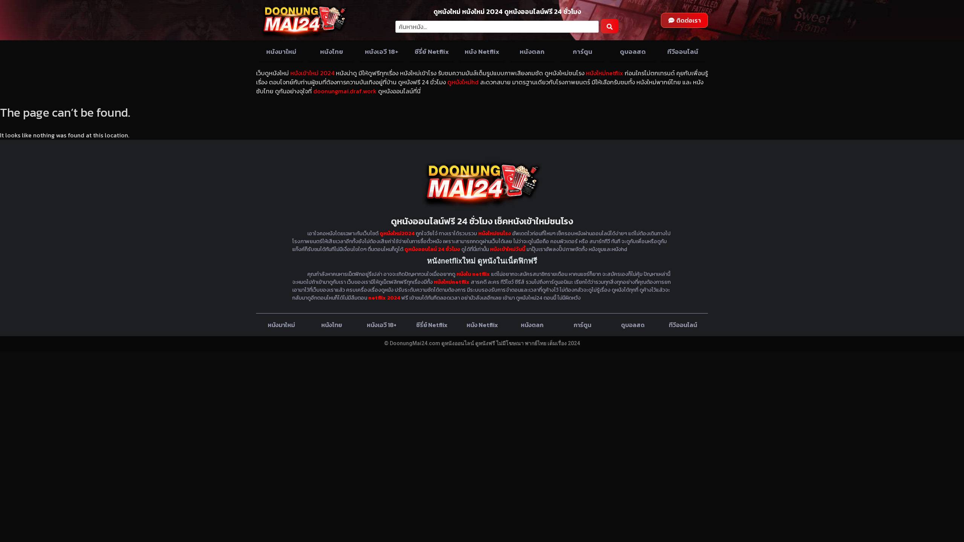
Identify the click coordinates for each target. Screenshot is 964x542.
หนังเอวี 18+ (381, 51)
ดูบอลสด (633, 51)
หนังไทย (331, 51)
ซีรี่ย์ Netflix (432, 51)
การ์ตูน (582, 51)
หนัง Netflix (482, 51)
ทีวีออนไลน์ (682, 51)
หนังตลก (532, 51)
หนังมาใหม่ (281, 51)
